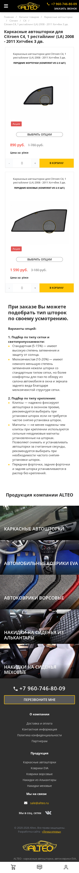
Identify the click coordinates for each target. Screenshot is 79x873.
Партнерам (39, 741)
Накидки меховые (39, 786)
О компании (39, 714)
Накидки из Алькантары (39, 780)
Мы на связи (36, 794)
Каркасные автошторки (39, 762)
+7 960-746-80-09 (64, 4)
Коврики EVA (39, 768)
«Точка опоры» (51, 831)
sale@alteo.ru (39, 803)
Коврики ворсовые (39, 774)
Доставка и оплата (39, 723)
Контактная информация (39, 729)
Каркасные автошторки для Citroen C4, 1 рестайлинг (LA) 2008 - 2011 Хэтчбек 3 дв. (39, 58)
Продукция (39, 753)
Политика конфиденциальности (39, 735)
